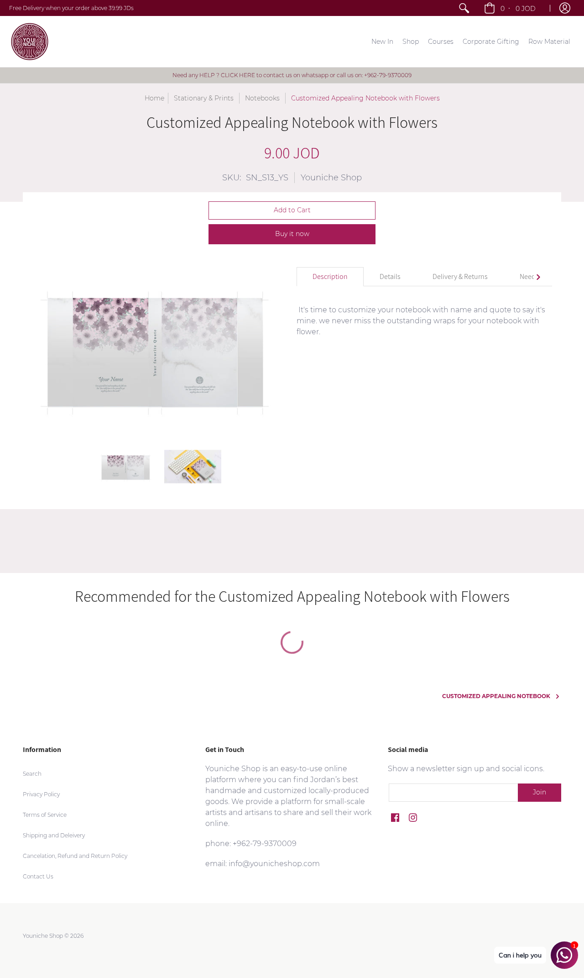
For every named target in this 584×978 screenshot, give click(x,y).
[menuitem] (464, 8)
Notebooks (262, 98)
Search (32, 773)
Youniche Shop (331, 178)
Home (154, 98)
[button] (511, 8)
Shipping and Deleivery (54, 835)
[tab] (330, 276)
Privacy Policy (41, 794)
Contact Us (38, 876)
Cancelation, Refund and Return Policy (75, 855)
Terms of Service (45, 814)
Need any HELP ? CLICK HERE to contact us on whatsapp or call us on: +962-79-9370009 (292, 75)
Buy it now (292, 234)
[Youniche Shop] (29, 41)
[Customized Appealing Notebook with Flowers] (126, 466)
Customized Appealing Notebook (496, 696)
